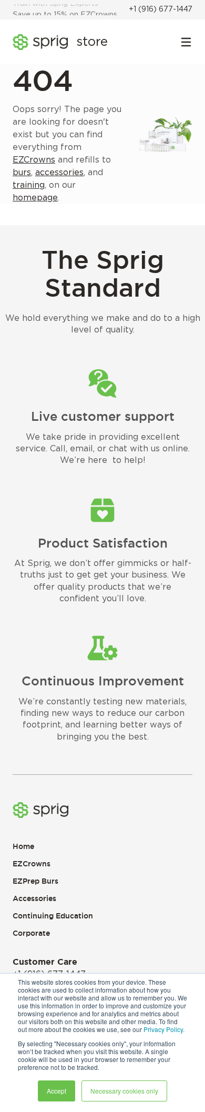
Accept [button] (56, 1090)
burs (22, 172)
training (29, 185)
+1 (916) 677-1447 (160, 9)
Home (23, 846)
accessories (59, 172)
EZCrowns (34, 160)
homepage (35, 198)
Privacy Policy (163, 1029)
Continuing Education (53, 916)
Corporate (31, 933)
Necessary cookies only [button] (124, 1090)
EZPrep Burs (35, 881)
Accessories (34, 898)
